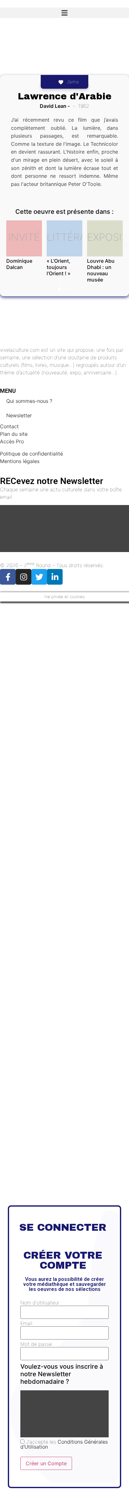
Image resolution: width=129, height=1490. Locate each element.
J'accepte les (64, 1444)
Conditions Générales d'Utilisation (64, 1444)
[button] (64, 13)
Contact (9, 426)
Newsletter (19, 415)
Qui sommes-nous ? (29, 401)
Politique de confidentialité (31, 453)
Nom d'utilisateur (39, 1302)
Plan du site (14, 434)
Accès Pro (12, 441)
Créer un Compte (46, 1463)
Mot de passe (36, 1343)
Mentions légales (19, 461)
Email (26, 1323)
